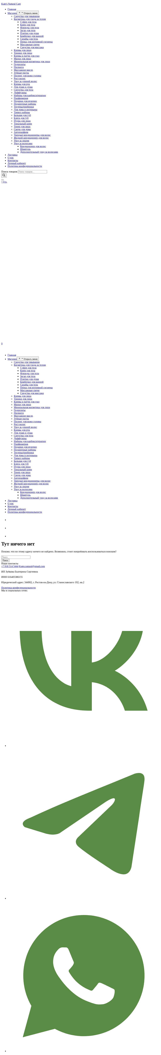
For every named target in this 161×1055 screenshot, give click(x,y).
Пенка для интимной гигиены (36, 41)
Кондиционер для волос (33, 146)
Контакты (13, 160)
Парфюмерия (21, 98)
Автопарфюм (21, 132)
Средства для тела (23, 89)
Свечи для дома (22, 129)
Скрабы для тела (29, 39)
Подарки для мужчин (25, 101)
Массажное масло (23, 70)
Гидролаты (19, 64)
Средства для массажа (32, 47)
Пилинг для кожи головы (27, 75)
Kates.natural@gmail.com (32, 566)
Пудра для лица (22, 121)
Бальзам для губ (22, 115)
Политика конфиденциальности (25, 166)
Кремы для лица (22, 50)
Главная (12, 9)
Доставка (12, 154)
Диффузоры (20, 92)
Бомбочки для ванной (32, 36)
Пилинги (19, 67)
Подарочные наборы (25, 104)
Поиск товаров (9, 171)
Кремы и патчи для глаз (26, 56)
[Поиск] (4, 175)
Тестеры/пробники (24, 106)
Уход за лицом (21, 140)
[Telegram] (10, 519)
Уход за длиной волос (25, 81)
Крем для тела (27, 24)
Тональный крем (23, 123)
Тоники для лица (23, 53)
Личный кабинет (17, 163)
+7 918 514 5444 (9, 566)
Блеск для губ (21, 118)
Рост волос (19, 78)
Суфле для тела (28, 22)
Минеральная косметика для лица (32, 61)
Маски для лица (22, 58)
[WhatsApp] (10, 528)
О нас (11, 157)
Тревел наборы (22, 112)
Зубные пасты (21, 72)
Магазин (12, 13)
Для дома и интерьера (25, 109)
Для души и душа (23, 87)
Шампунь (25, 149)
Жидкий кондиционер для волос (31, 137)
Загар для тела (27, 30)
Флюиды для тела (29, 27)
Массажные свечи (29, 44)
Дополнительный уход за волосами (39, 152)
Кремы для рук (22, 84)
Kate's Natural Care (11, 4)
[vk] (10, 536)
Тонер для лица (22, 126)
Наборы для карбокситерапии (30, 95)
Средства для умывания (26, 16)
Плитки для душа (29, 33)
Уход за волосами (23, 143)
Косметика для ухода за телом (30, 19)
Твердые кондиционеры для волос (32, 135)
